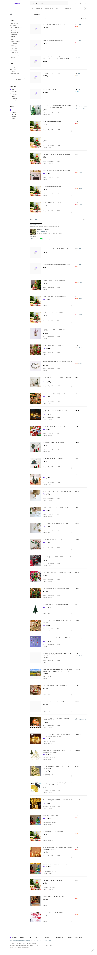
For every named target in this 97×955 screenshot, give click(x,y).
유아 (13, 30)
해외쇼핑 (14, 46)
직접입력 (14, 100)
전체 (13, 89)
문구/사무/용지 (51, 113)
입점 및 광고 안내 (78, 937)
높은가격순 (71, 19)
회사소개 (22, 937)
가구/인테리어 (15, 25)
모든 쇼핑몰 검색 (17, 79)
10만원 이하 (14, 96)
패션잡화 (14, 34)
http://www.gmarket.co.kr (35, 238)
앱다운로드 (14, 937)
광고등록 (84, 219)
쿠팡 (12, 76)
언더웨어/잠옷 (14, 55)
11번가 (13, 69)
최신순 (37, 19)
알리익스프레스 (14, 73)
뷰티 (12, 57)
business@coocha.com (56, 946)
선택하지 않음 (15, 110)
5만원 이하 (14, 94)
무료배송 (14, 112)
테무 (12, 71)
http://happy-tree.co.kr (34, 224)
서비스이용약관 (38, 937)
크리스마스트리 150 (49, 8)
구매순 (42, 19)
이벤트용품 (58, 113)
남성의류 (14, 50)
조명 (57, 741)
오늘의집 (13, 67)
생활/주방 (14, 23)
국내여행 (14, 43)
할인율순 (47, 19)
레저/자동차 (14, 32)
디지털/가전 (14, 52)
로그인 (75, 3)
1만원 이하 (14, 91)
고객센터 (29, 937)
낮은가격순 (65, 19)
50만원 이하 (14, 98)
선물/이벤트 (53, 774)
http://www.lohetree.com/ (42, 231)
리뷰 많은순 (53, 19)
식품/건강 (14, 37)
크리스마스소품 (68, 8)
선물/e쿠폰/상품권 (16, 28)
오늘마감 (14, 118)
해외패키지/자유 (15, 41)
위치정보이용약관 (48, 937)
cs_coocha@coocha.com (39, 946)
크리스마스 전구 (59, 8)
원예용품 (58, 790)
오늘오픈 (14, 116)
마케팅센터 (69, 937)
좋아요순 (59, 19)
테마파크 (49, 676)
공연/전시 (14, 39)
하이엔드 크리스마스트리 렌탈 (43, 229)
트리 (32, 8)
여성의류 (14, 48)
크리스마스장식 (39, 8)
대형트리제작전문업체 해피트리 (36, 223)
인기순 (33, 19)
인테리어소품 (52, 741)
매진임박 (14, 114)
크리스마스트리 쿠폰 (34, 236)
